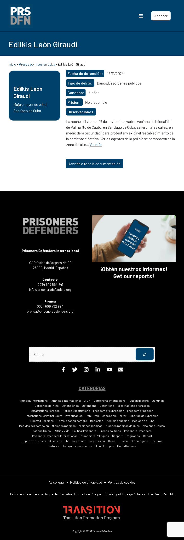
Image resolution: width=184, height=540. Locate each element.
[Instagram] (86, 370)
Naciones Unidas (154, 425)
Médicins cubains (117, 420)
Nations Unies (42, 430)
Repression (97, 441)
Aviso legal (56, 482)
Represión (79, 441)
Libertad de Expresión (144, 415)
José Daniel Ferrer (114, 415)
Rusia (111, 441)
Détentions (89, 405)
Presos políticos (110, 430)
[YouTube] (109, 370)
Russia (123, 441)
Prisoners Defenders (138, 430)
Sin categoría (139, 441)
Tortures (53, 446)
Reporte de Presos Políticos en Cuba (45, 441)
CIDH (87, 400)
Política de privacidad (86, 482)
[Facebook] (63, 370)
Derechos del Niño (46, 405)
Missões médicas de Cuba (123, 425)
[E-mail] (120, 370)
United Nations (126, 446)
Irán (96, 415)
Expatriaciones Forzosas (133, 405)
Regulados (133, 435)
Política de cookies (121, 482)
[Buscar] (145, 354)
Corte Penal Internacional (109, 400)
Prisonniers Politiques (94, 435)
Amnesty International (34, 400)
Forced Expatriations (76, 410)
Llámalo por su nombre (72, 420)
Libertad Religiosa (42, 420)
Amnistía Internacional (66, 400)
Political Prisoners (84, 430)
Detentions (107, 405)
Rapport (117, 435)
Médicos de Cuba (143, 420)
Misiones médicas (64, 425)
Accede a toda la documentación (95, 163)
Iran (88, 415)
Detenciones (70, 405)
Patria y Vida (61, 430)
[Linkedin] (97, 370)
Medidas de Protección (34, 425)
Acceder (160, 15)
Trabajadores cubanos (77, 446)
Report (147, 435)
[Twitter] (74, 370)
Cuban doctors (139, 400)
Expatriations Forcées (45, 410)
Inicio (12, 64)
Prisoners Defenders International (54, 435)
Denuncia (158, 400)
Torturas (156, 441)
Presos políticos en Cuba (37, 64)
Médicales (96, 420)
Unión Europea (104, 446)
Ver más (96, 144)
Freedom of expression (108, 410)
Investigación (74, 415)
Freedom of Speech (140, 410)
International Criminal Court (44, 415)
